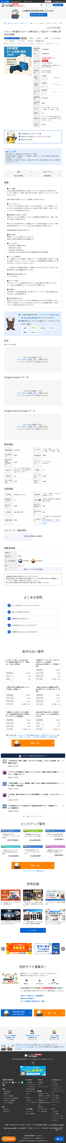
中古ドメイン (55, 1100)
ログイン (48, 5)
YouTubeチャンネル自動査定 (11, 1098)
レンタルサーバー (56, 1089)
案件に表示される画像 (10, 1128)
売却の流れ (6, 1093)
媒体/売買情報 (18, 176)
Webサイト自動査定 (9, 1096)
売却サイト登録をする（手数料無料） (32, 996)
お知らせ (29, 1100)
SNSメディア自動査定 (9, 1100)
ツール (53, 1104)
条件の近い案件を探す (38, 15)
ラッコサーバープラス (57, 1116)
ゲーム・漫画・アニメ (21, 737)
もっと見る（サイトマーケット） (33, 816)
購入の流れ (6, 1111)
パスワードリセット (43, 1087)
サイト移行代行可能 (51, 737)
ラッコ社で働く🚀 (43, 1109)
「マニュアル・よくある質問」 (25, 1047)
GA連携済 (42, 737)
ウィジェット (30, 1111)
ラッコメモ (55, 1120)
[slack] (19, 1082)
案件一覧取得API (31, 1113)
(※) (25, 6)
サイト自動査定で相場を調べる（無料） (33, 1001)
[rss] (15, 1082)
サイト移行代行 (31, 1087)
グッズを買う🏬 (42, 1111)
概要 (18, 172)
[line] (22, 1082)
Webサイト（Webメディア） (21, 23)
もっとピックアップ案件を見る (34, 871)
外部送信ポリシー (42, 1100)
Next (63, 949)
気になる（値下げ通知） (54, 28)
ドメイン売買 (55, 1098)
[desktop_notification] (4, 1085)
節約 (31, 23)
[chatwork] (9, 1082)
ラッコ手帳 (55, 1111)
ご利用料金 (29, 1082)
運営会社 (40, 1107)
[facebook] (6, 1082)
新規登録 (40, 1082)
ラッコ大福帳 (55, 1113)
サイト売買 (55, 1084)
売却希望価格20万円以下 (33, 735)
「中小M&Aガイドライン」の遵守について (33, 1138)
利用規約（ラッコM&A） (44, 1095)
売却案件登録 (7, 1091)
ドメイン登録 (55, 1095)
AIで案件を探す (8, 1139)
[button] (13, 1082)
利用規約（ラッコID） (44, 1093)
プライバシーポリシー (44, 1098)
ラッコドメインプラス (57, 1118)
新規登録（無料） (58, 5)
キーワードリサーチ (57, 1087)
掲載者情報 (47, 176)
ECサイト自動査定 (8, 1102)
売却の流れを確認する (28, 998)
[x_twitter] (3, 1082)
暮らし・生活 (32, 737)
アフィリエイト (56, 1102)
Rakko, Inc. (34, 1140)
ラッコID (54, 1082)
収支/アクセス (47, 172)
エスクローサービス (32, 1084)
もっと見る (33, 930)
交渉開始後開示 (45, 49)
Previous (3, 949)
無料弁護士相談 (31, 1089)
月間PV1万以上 (45, 735)
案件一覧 (10, 23)
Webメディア (22, 735)
